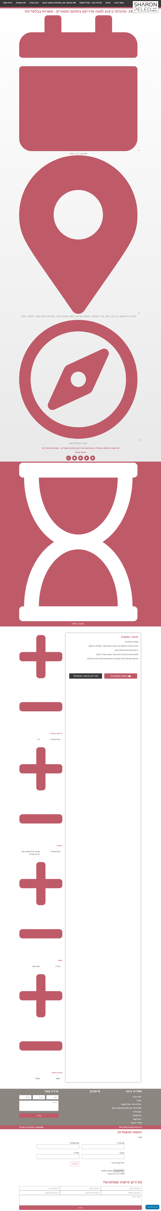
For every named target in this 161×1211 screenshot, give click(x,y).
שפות (60, 960)
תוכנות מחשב (57, 1073)
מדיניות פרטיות (152, 1207)
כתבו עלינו (34, 3)
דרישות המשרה (56, 733)
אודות (108, 3)
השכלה (59, 846)
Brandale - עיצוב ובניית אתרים (31, 1127)
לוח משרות (21, 3)
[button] (92, 458)
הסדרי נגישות (136, 1123)
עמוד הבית (119, 3)
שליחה (74, 1164)
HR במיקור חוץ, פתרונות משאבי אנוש (59, 3)
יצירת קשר (7, 3)
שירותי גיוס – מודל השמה (90, 3)
